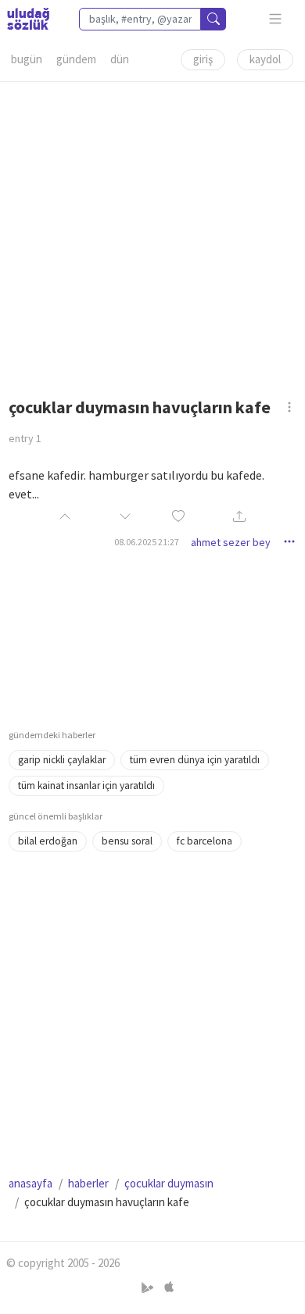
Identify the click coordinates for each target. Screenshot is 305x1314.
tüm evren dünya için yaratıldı (195, 759)
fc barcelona (204, 841)
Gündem (76, 59)
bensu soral (127, 841)
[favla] (178, 517)
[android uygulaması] (149, 1287)
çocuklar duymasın (169, 1183)
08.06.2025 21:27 (146, 542)
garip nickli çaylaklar (62, 759)
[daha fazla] (275, 19)
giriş (203, 59)
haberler (88, 1183)
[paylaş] (239, 517)
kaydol (265, 59)
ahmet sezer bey (231, 542)
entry (25, 438)
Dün (119, 59)
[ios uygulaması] (169, 1287)
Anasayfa (30, 1183)
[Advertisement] (152, 234)
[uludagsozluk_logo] (28, 18)
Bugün (26, 59)
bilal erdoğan (47, 841)
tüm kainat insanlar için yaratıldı (86, 785)
